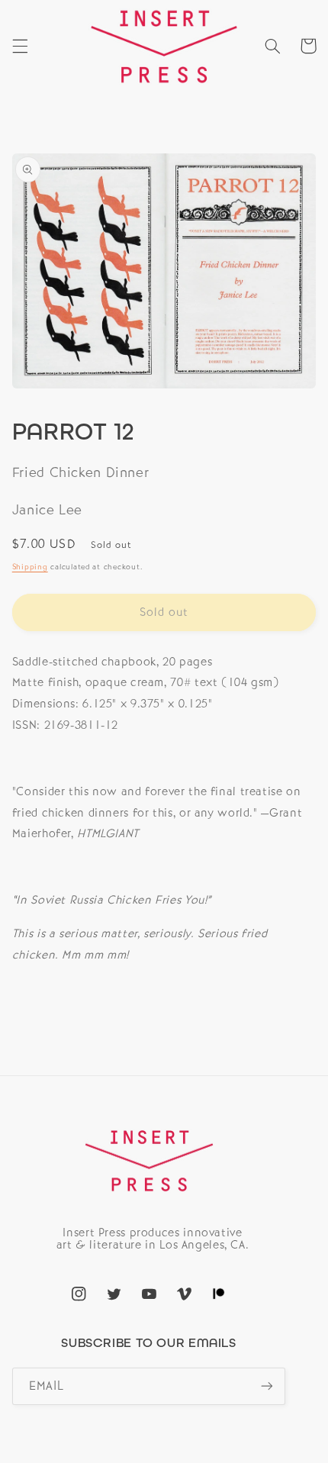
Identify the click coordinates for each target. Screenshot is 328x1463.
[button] (19, 45)
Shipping (30, 567)
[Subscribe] (267, 1386)
